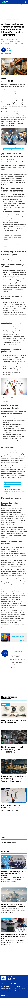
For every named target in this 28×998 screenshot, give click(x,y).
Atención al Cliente (6, 992)
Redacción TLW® (10, 49)
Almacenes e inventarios (10, 20)
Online (10, 976)
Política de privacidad (20, 988)
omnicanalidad (6, 846)
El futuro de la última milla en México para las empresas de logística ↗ (12, 237)
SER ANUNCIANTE (5, 990)
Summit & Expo (12, 978)
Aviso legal (17, 992)
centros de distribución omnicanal (14, 112)
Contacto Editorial (6, 988)
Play (9, 979)
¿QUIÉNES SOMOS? (19, 990)
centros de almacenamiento (9, 842)
